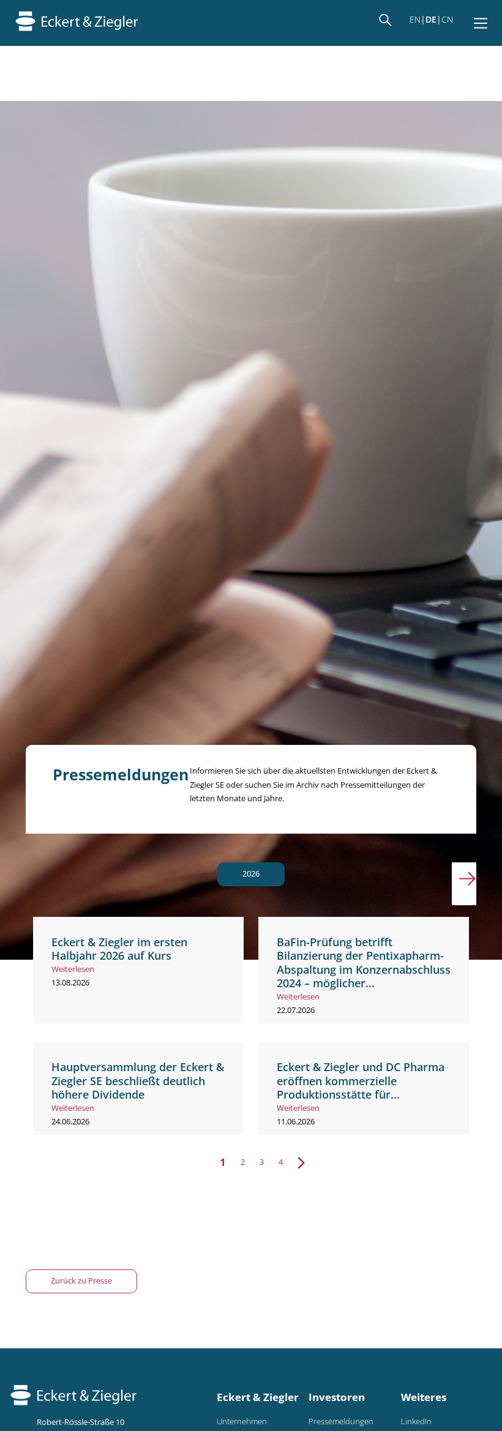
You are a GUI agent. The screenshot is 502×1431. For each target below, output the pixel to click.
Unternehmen (242, 1421)
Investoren (337, 1397)
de (430, 19)
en (415, 19)
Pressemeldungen (341, 1421)
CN (447, 19)
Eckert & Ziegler (258, 1397)
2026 (251, 874)
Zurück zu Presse (81, 1281)
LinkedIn (416, 1421)
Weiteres (423, 1397)
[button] (464, 883)
